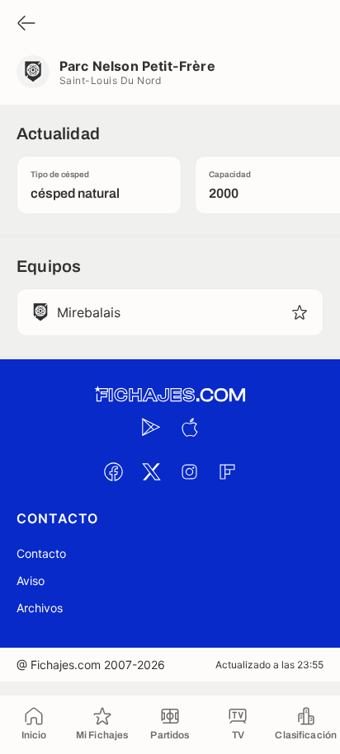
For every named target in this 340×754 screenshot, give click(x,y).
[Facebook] (113, 471)
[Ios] (189, 426)
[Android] (151, 426)
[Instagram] (189, 471)
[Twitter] (151, 471)
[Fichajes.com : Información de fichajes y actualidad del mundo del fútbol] (170, 395)
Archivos (40, 608)
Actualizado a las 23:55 (269, 664)
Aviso (31, 581)
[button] (299, 312)
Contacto (41, 553)
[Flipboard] (227, 471)
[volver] (26, 24)
